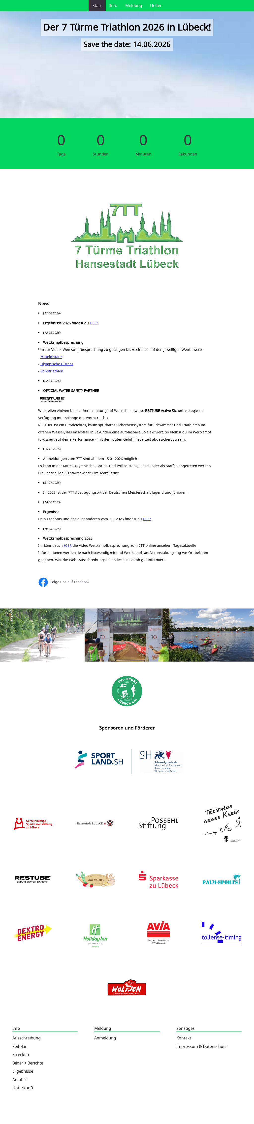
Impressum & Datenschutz (201, 1047)
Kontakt (183, 1038)
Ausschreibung (26, 1038)
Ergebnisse (22, 1071)
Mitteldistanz (51, 357)
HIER (94, 323)
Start (97, 5)
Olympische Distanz (56, 364)
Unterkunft (22, 1088)
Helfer (156, 5)
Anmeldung (105, 1038)
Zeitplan (20, 1047)
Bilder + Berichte (27, 1063)
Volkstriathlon (51, 371)
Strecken (20, 1055)
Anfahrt (19, 1080)
